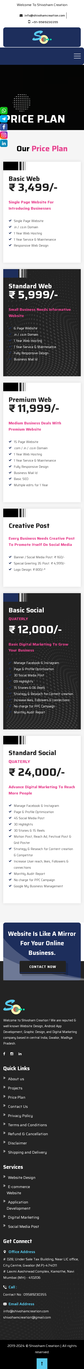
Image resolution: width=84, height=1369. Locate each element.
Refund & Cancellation (28, 1134)
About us (16, 1079)
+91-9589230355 (45, 22)
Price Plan (16, 1097)
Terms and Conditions (27, 1125)
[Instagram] (11, 1054)
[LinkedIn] (20, 1054)
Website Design (22, 1178)
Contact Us (18, 1107)
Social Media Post (23, 1227)
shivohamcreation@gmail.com (27, 1317)
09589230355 (35, 1294)
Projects (15, 1088)
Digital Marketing (23, 1217)
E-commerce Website (16, 1190)
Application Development (17, 1205)
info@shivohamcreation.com (45, 15)
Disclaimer (17, 1143)
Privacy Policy (20, 1116)
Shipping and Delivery (27, 1152)
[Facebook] (4, 1054)
